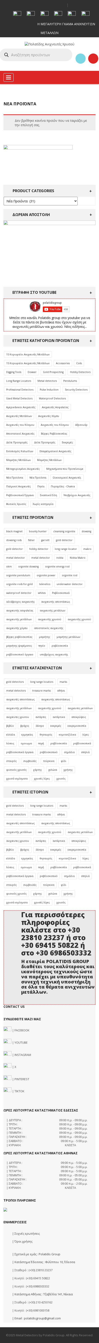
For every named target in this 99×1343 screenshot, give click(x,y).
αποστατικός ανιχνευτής (48, 628)
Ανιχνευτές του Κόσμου (20, 424)
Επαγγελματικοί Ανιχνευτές (55, 451)
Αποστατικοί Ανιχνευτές (20, 433)
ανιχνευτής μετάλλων (52, 610)
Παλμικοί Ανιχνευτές (18, 486)
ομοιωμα (26, 743)
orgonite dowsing (28, 566)
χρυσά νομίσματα (17, 778)
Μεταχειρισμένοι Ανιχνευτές (23, 468)
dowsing (86, 531)
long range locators (41, 681)
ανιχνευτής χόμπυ (17, 628)
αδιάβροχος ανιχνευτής (20, 601)
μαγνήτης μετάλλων (68, 637)
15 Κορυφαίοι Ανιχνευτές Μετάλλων (28, 354)
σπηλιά (85, 752)
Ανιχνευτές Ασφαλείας (55, 407)
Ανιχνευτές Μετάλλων (19, 416)
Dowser (32, 372)
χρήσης (68, 769)
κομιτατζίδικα (67, 734)
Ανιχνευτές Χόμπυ (48, 416)
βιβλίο (10, 725)
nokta (59, 557)
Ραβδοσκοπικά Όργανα (20, 495)
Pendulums (70, 380)
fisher (31, 540)
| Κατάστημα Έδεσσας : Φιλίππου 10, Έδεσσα (43, 1262)
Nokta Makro (77, 557)
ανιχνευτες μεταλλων (80, 708)
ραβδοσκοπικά (82, 743)
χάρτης (37, 769)
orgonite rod (69, 575)
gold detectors (15, 681)
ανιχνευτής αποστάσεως (55, 601)
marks (63, 681)
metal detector (15, 557)
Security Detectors (76, 389)
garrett (45, 540)
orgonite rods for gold (19, 584)
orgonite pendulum (18, 575)
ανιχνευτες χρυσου (17, 717)
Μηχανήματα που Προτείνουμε (64, 468)
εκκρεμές (55, 725)
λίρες (85, 734)
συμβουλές (30, 761)
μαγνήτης (44, 637)
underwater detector (70, 584)
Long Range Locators (18, 380)
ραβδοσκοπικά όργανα (19, 752)
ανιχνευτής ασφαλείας (19, 610)
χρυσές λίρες (42, 778)
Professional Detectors (19, 389)
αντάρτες (40, 717)
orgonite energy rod (57, 566)
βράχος (24, 725)
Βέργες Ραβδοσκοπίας (54, 433)
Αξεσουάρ (81, 424)
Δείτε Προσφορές (17, 442)
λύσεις (10, 743)
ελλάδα (10, 734)
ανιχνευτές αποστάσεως (20, 699)
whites (42, 593)
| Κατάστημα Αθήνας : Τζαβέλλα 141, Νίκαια (42, 1294)
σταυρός (11, 761)
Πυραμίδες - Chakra (63, 486)
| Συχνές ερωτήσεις (26, 1233)
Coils (79, 363)
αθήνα (61, 690)
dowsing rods (14, 540)
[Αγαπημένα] (81, 58)
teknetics (44, 584)
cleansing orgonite (64, 531)
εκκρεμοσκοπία (77, 725)
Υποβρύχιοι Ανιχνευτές (77, 495)
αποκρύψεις (78, 717)
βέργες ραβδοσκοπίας (19, 637)
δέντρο (40, 725)
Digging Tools (13, 372)
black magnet (14, 531)
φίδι (63, 761)
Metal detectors (47, 380)
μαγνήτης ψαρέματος (19, 645)
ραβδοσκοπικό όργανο (19, 654)
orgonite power (46, 575)
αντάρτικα (59, 717)
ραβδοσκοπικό (49, 752)
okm (9, 566)
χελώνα (52, 769)
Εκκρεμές (67, 442)
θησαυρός (46, 734)
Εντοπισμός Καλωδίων (19, 451)
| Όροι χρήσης (22, 1241)
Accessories (63, 363)
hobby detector (38, 549)
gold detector (64, 540)
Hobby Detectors (80, 372)
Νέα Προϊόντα (14, 477)
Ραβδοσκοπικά (61, 593)
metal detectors (16, 690)
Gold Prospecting (53, 372)
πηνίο (41, 645)
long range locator (66, 549)
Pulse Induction (49, 389)
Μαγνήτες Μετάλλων (18, 460)
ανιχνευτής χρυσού (49, 619)
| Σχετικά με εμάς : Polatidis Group (36, 1254)
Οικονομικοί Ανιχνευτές (67, 477)
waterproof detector (19, 593)
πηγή (41, 743)
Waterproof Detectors (52, 398)
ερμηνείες (27, 734)
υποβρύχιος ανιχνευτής (54, 654)
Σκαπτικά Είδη (48, 495)
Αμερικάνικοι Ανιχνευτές (20, 407)
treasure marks (41, 690)
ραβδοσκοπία (60, 645)
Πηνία (40, 486)
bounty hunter (38, 531)
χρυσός (61, 778)
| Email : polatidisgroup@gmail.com (36, 1318)
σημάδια (69, 752)
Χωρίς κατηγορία (43, 504)
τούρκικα (48, 761)
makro (87, 549)
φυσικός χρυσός (16, 769)
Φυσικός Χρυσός (16, 504)
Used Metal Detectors (19, 398)
